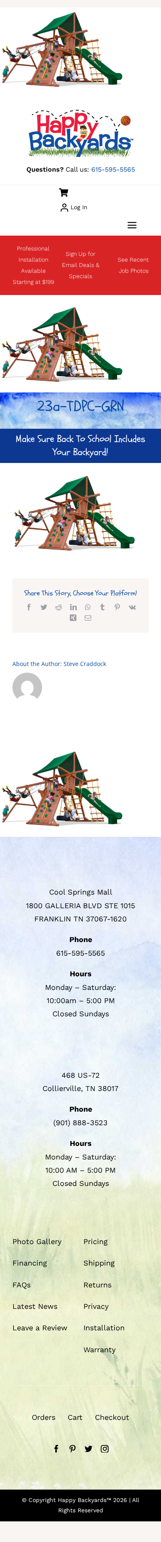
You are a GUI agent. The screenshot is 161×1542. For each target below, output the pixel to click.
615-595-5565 (113, 169)
